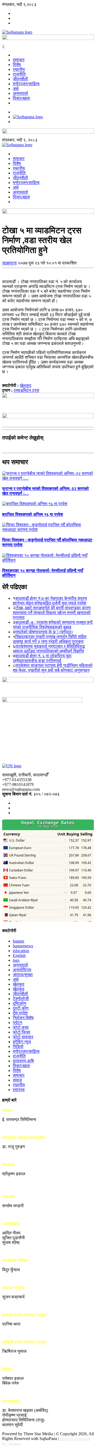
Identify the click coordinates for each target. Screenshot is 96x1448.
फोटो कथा (21, 1027)
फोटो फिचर (21, 1032)
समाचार (19, 60)
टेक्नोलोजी (21, 998)
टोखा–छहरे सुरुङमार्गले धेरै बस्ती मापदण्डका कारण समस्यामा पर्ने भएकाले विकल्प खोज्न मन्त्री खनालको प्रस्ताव (52, 613)
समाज (17, 1080)
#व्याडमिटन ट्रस (26, 390)
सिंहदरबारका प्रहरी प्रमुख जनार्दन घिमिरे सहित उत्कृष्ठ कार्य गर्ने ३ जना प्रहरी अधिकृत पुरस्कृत (49, 639)
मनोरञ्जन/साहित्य (26, 83)
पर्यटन (17, 1022)
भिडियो (18, 1046)
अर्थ (16, 88)
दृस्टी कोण (21, 1008)
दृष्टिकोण (19, 1003)
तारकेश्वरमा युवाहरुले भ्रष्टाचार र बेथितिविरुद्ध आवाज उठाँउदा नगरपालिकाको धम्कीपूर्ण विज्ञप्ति (49, 648)
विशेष (17, 64)
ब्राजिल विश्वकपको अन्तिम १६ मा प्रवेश (32, 514)
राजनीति (19, 74)
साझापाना (9, 263)
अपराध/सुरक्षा (23, 974)
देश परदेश (20, 1013)
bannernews (23, 946)
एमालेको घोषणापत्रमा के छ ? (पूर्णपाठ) (44, 632)
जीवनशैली (20, 79)
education (21, 950)
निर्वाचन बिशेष (23, 1017)
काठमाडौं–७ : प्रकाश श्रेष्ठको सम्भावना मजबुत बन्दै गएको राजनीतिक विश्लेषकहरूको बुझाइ (53, 624)
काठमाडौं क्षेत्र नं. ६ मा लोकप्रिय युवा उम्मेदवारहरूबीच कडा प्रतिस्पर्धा (42, 658)
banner (18, 941)
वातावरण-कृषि (23, 1061)
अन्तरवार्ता (20, 93)
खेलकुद (25, 385)
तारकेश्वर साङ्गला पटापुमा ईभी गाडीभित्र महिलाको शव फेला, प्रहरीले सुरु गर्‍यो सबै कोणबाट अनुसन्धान (53, 667)
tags (16, 960)
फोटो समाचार (23, 1037)
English (19, 955)
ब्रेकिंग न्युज (22, 1041)
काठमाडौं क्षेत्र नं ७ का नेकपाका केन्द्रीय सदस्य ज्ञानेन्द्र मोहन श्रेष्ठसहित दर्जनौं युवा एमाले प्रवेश (50, 600)
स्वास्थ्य (19, 1089)
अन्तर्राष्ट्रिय (22, 970)
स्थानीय (19, 69)
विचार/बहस (21, 98)
